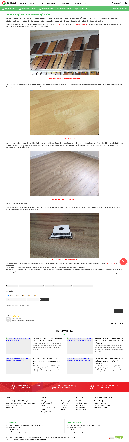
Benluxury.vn (45, 439)
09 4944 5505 (24, 388)
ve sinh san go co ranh (66, 285)
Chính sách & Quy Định (100, 401)
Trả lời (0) (120, 323)
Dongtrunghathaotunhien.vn (33, 439)
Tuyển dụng (77, 3)
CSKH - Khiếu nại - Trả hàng (101, 405)
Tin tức (32, 3)
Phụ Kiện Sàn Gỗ (83, 8)
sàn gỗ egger (110, 263)
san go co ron (22, 285)
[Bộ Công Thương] (118, 438)
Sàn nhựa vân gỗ (65, 8)
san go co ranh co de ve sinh (80, 285)
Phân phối (117, 3)
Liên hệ (87, 3)
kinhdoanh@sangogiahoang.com (19, 432)
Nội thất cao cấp (121, 8)
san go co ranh (31, 285)
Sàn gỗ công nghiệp (28, 8)
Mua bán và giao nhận (99, 403)
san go (90, 285)
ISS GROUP (9, 439)
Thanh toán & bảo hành (100, 407)
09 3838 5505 (64, 388)
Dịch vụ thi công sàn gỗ (48, 407)
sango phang (15, 285)
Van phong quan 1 (18, 439)
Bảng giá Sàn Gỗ (52, 3)
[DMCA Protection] (111, 438)
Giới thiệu (23, 3)
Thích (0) (113, 323)
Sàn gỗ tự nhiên (10, 8)
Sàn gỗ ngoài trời (47, 8)
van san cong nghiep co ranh (52, 285)
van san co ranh (40, 285)
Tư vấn (41, 3)
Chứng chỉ (65, 3)
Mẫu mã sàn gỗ (65, 401)
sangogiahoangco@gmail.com (79, 432)
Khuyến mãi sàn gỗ (46, 403)
